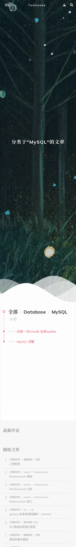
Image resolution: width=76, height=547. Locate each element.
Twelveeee (37, 5)
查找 (38, 535)
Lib (32, 509)
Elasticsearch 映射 (20, 476)
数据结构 (28, 459)
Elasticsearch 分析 (20, 489)
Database (35, 312)
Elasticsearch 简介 (20, 501)
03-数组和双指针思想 (22, 527)
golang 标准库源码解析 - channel (30, 514)
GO (25, 509)
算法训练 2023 (31, 522)
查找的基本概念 (18, 539)
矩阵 (38, 459)
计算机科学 (14, 459)
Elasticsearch (41, 472)
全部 (13, 312)
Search (27, 472)
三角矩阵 (14, 464)
